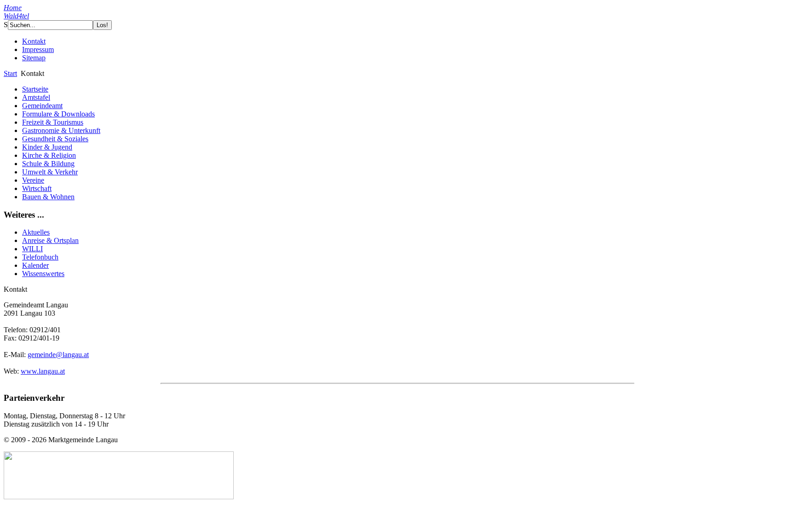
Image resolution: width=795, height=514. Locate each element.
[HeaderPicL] (225, 34)
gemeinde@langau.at (58, 354)
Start (10, 73)
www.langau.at (43, 371)
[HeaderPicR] (268, 35)
